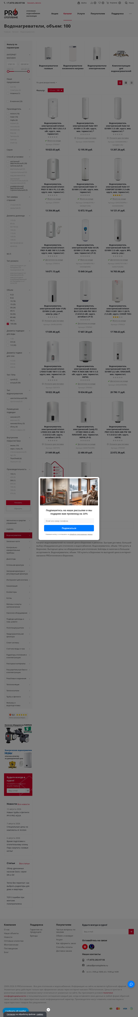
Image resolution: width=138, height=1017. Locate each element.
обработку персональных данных (81, 534)
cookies (40, 1014)
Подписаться (69, 528)
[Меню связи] (131, 984)
